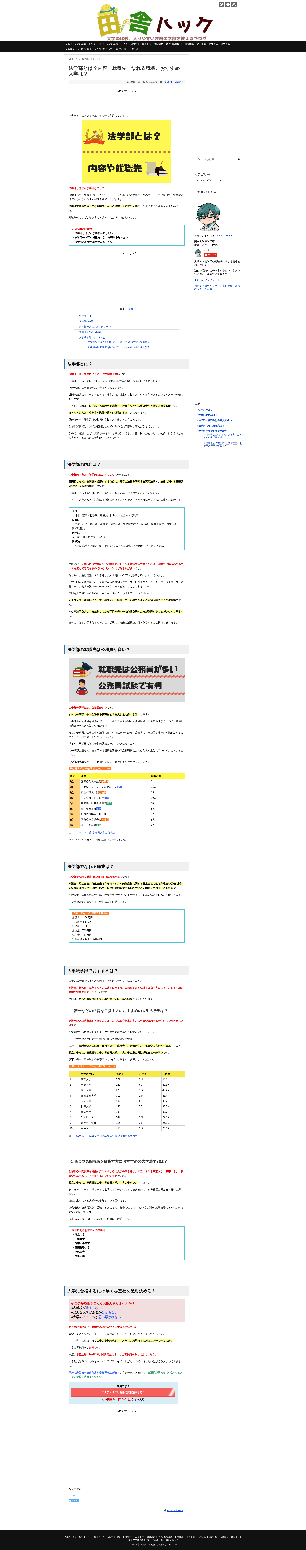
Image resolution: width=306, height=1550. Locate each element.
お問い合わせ (136, 49)
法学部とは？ (86, 315)
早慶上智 (146, 44)
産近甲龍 (201, 44)
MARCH (135, 44)
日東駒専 (189, 44)
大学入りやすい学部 (76, 44)
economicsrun (175, 1510)
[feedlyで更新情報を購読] (227, 4)
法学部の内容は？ (88, 321)
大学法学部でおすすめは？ (93, 337)
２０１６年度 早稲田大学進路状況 (95, 832)
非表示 (129, 309)
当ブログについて (103, 49)
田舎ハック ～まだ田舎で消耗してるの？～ (156, 1544)
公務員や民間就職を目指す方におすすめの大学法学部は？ (119, 347)
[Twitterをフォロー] (221, 4)
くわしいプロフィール (207, 280)
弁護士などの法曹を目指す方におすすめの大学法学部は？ (119, 341)
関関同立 (158, 44)
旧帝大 (124, 44)
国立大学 (225, 44)
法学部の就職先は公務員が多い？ (97, 326)
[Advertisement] (127, 100)
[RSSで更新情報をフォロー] (234, 4)
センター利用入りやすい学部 (103, 44)
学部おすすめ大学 (173, 81)
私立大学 (213, 44)
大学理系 (70, 49)
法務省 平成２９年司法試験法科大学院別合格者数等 (107, 1135)
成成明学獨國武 (174, 44)
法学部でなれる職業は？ (92, 332)
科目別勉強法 (84, 49)
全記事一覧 (120, 49)
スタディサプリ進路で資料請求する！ (123, 1392)
